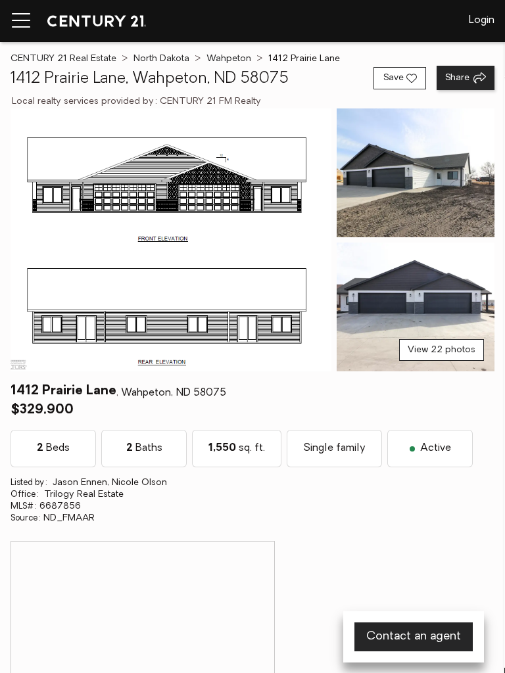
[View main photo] (171, 239)
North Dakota (161, 59)
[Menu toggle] (21, 21)
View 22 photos (441, 350)
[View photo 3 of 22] (415, 307)
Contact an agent (413, 637)
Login (481, 20)
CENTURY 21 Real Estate (63, 59)
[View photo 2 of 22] (415, 172)
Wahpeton (228, 59)
